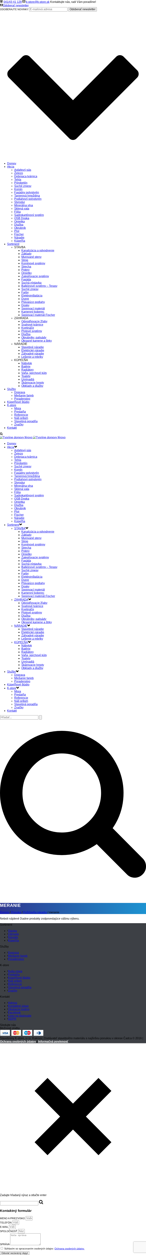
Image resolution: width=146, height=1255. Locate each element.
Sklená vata (21, 208)
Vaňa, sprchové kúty (34, 372)
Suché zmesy (22, 185)
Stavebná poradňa (26, 421)
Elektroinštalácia (31, 295)
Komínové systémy (33, 263)
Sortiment (13, 244)
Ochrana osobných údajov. (69, 1248)
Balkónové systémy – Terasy (39, 285)
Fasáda (26, 279)
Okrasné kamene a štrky (36, 340)
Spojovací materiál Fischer (38, 314)
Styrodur (19, 202)
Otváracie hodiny (18, 1009)
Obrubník (20, 227)
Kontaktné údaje (18, 1006)
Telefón (6, 1222)
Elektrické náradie (32, 350)
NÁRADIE (20, 625)
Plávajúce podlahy (33, 302)
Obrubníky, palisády (33, 337)
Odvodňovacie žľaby (34, 321)
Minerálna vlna (23, 205)
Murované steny (31, 256)
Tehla (17, 179)
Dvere (25, 298)
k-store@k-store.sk (37, 1)
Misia (17, 408)
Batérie (25, 366)
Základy (26, 253)
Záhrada (13, 934)
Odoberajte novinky (14, 9)
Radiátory (27, 369)
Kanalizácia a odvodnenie (37, 250)
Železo (18, 173)
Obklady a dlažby (32, 385)
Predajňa (20, 411)
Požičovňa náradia (35, 912)
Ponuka (16, 912)
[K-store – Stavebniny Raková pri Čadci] (33, 437)
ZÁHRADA (21, 599)
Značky (19, 424)
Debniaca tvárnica (25, 176)
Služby (11, 389)
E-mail (4, 1226)
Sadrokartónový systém (29, 215)
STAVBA (19, 528)
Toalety (25, 376)
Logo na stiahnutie (19, 1015)
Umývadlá (27, 379)
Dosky (25, 305)
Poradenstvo (22, 398)
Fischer (19, 234)
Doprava (19, 392)
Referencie (21, 414)
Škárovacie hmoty (32, 382)
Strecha (26, 266)
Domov (11, 163)
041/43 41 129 (13, 1)
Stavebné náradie (32, 347)
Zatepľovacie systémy (35, 276)
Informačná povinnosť (53, 1041)
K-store (11, 405)
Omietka (19, 221)
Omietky (26, 273)
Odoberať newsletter (16, 5)
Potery (25, 269)
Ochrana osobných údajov (18, 1041)
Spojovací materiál (33, 308)
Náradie (19, 237)
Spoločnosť (9, 1231)
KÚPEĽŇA (21, 642)
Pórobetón (20, 182)
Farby (25, 292)
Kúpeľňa (19, 240)
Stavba (12, 930)
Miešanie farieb (24, 395)
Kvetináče (27, 327)
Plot (16, 231)
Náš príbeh (21, 418)
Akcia (10, 166)
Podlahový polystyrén (27, 198)
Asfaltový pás (22, 169)
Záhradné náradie (32, 353)
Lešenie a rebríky (32, 356)
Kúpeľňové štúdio (18, 401)
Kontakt (12, 427)
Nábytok (26, 363)
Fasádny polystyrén (26, 192)
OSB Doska (21, 218)
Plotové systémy (31, 331)
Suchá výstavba (31, 282)
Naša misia (15, 971)
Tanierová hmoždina (27, 195)
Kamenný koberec (32, 311)
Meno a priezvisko (13, 1218)
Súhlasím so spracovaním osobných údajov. (44, 1248)
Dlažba (18, 224)
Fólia (17, 211)
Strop (24, 260)
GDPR (12, 1018)
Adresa (12, 1002)
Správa (5, 1244)
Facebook (14, 1012)
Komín (18, 189)
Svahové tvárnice (32, 324)
